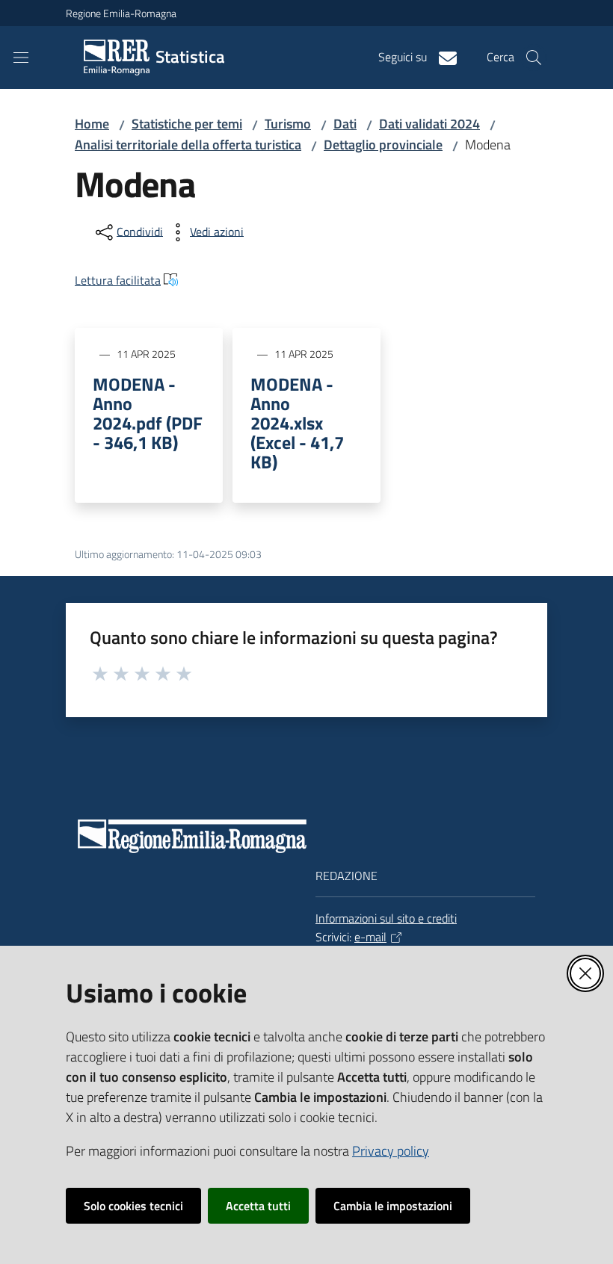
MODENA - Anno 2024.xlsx (297, 422)
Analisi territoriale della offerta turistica (188, 144)
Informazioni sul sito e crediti (386, 918)
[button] (533, 57)
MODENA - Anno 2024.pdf (148, 413)
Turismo (288, 124)
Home (92, 124)
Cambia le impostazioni (392, 1206)
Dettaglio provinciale (383, 144)
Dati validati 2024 (429, 124)
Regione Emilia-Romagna (121, 13)
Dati (345, 124)
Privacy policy (390, 1151)
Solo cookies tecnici (133, 1206)
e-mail (370, 937)
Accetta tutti (258, 1206)
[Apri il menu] (21, 57)
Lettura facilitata (118, 280)
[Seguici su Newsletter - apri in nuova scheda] (442, 57)
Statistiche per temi (187, 124)
